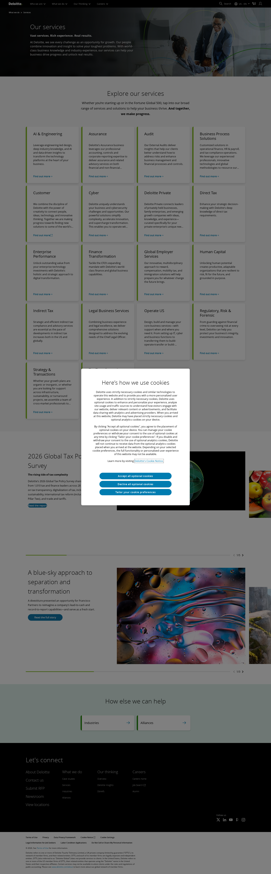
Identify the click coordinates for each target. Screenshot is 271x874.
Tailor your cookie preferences (135, 492)
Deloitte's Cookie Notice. (149, 461)
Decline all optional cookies (135, 484)
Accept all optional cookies (135, 476)
